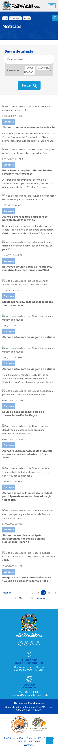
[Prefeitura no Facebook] (20, 643)
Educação (27, 72)
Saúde (30, 68)
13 (49, 592)
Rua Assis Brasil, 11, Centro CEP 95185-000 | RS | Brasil (29, 668)
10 (32, 592)
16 (20, 598)
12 (43, 592)
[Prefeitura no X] (32, 643)
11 (38, 592)
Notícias (27, 18)
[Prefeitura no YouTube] (38, 643)
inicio (5, 18)
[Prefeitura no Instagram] (26, 643)
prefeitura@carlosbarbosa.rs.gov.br (29, 695)
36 (31, 598)
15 (14, 598)
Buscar (26, 85)
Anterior (6, 592)
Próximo (40, 598)
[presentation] (21, 70)
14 (55, 592)
